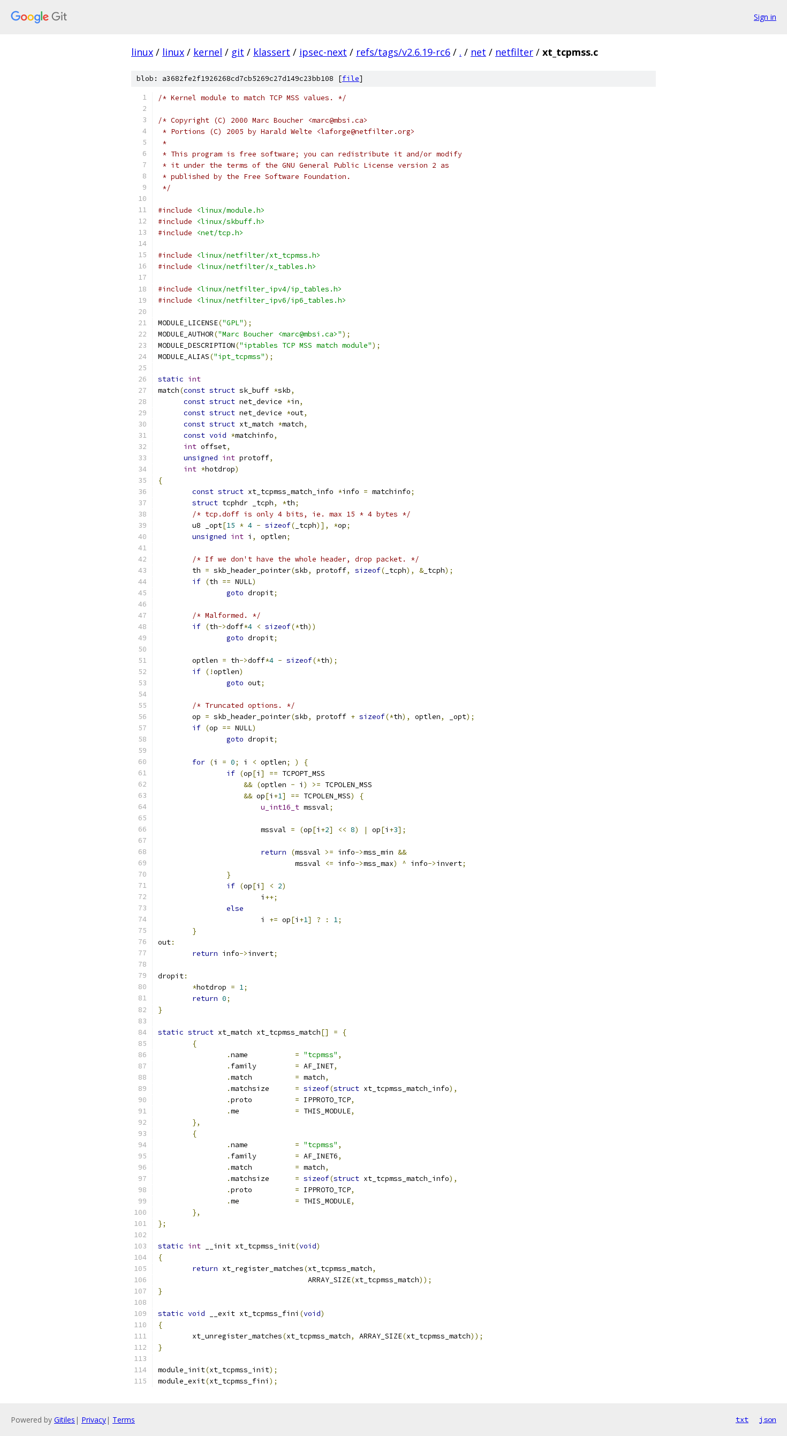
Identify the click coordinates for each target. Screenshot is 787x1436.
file (350, 78)
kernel (207, 52)
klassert (271, 52)
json (767, 1419)
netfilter (514, 52)
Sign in (765, 17)
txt (742, 1419)
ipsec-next (323, 52)
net (478, 52)
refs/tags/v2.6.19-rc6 (403, 52)
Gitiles (64, 1420)
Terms (123, 1420)
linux (142, 52)
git (237, 52)
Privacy (93, 1420)
